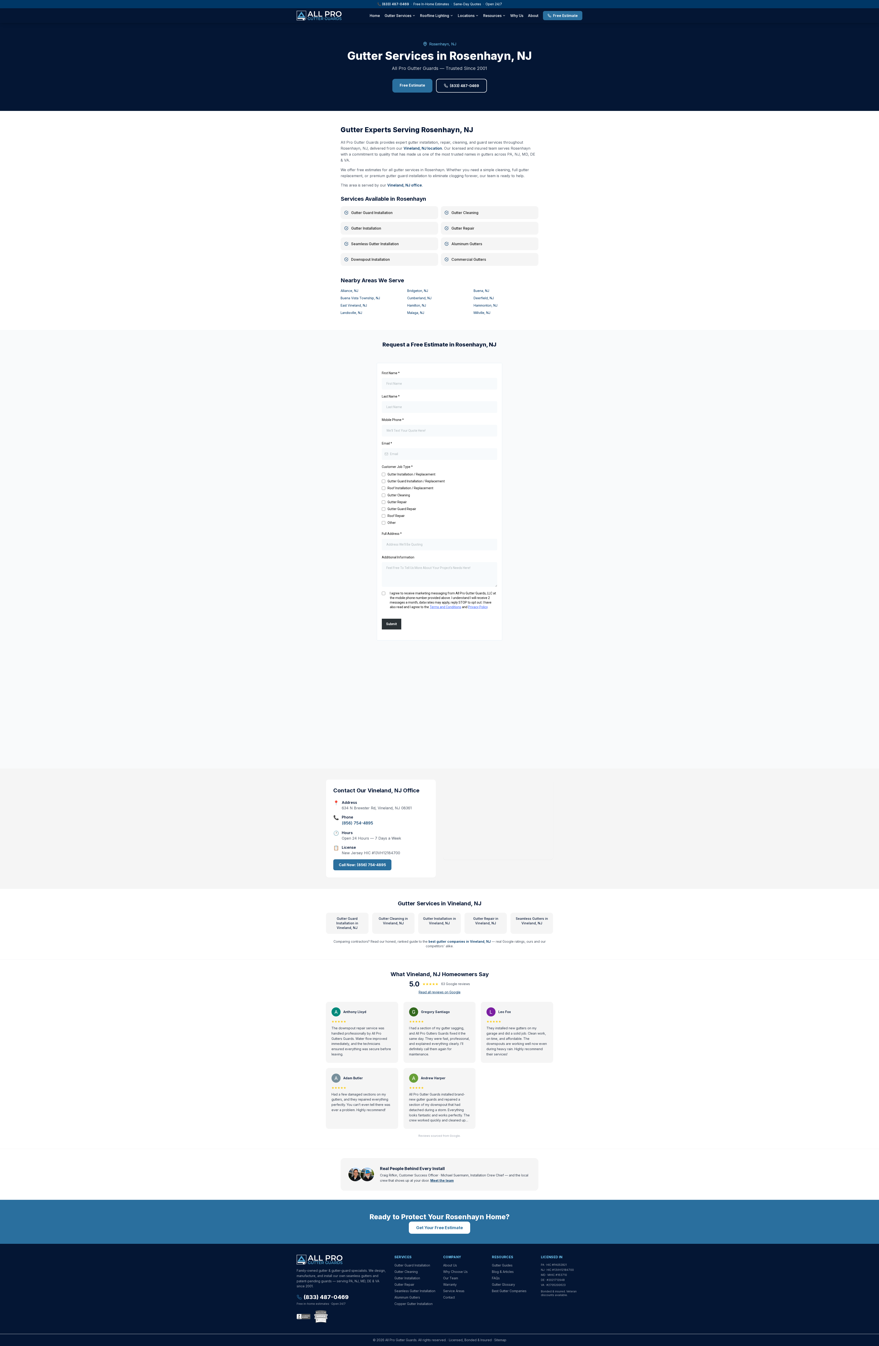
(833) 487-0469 (395, 4)
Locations (466, 15)
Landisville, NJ (351, 313)
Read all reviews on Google (440, 992)
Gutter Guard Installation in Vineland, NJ (347, 923)
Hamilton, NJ (416, 305)
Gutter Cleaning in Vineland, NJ (393, 921)
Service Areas (453, 1291)
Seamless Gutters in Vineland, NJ (532, 921)
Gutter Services (398, 15)
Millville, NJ (482, 313)
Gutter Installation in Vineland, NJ (439, 921)
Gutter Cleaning (406, 1272)
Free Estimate (565, 15)
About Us (450, 1265)
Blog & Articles (503, 1272)
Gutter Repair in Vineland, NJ (485, 921)
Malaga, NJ (415, 313)
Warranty (450, 1284)
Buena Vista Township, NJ (360, 298)
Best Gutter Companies (509, 1291)
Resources (492, 15)
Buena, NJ (481, 291)
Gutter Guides (502, 1265)
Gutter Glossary (503, 1284)
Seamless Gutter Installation (414, 1291)
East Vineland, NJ (354, 305)
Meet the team (442, 1180)
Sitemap (500, 1340)
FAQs (496, 1278)
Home (375, 15)
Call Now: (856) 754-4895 (362, 865)
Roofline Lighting (434, 15)
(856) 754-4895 (357, 823)
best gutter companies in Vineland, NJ (460, 941)
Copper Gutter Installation (413, 1304)
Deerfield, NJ (484, 298)
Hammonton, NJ (485, 305)
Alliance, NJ (349, 291)
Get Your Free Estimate (439, 1227)
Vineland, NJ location (423, 148)
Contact (449, 1297)
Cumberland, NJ (419, 298)
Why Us (516, 15)
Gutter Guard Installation (412, 1265)
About (533, 15)
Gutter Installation (407, 1278)
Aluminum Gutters (407, 1297)
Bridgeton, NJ (417, 291)
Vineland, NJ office (404, 185)
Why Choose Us (455, 1272)
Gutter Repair (404, 1284)
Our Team (450, 1278)
